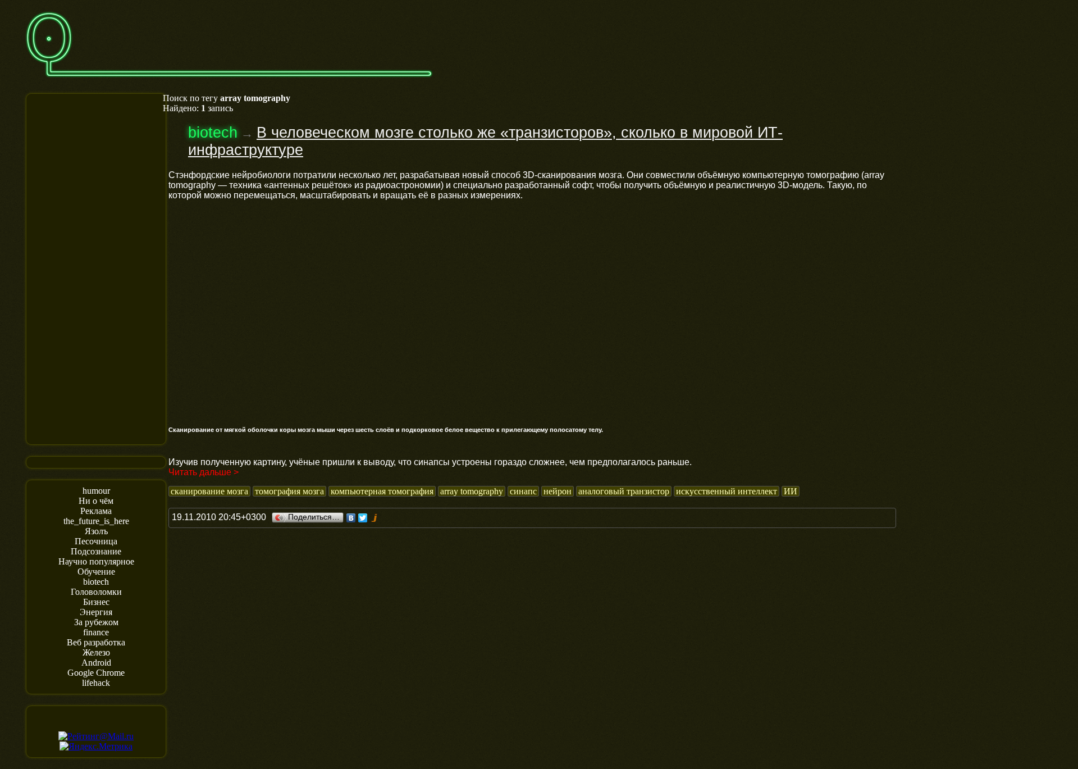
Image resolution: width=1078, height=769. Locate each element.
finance (96, 632)
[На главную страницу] (229, 82)
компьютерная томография (382, 491)
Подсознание (96, 551)
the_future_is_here (96, 521)
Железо (96, 652)
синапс (523, 491)
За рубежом (96, 622)
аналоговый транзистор (623, 491)
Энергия (96, 612)
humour (96, 490)
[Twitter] (363, 518)
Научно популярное (96, 561)
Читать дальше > (203, 472)
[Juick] (375, 518)
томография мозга (289, 491)
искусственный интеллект (726, 491)
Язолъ (96, 531)
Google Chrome (96, 672)
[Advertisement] (96, 267)
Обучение (96, 571)
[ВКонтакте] (351, 518)
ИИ (790, 491)
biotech (96, 581)
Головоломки (96, 592)
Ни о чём (96, 501)
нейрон (557, 491)
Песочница (96, 541)
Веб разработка (96, 642)
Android (96, 662)
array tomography (471, 491)
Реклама (96, 511)
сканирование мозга (209, 491)
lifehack (96, 683)
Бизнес (96, 602)
